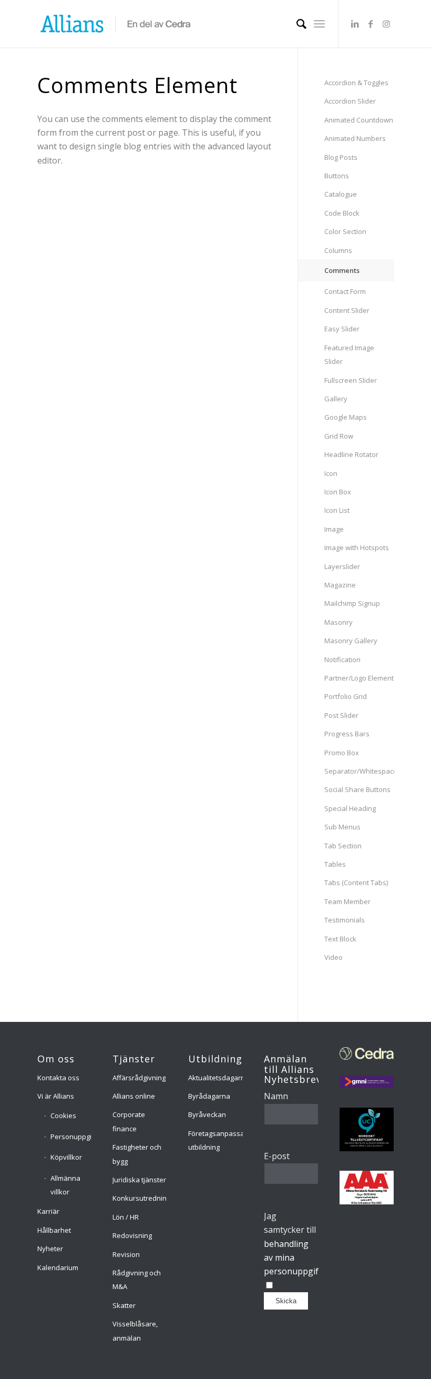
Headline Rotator (351, 454)
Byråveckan (207, 1114)
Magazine (340, 585)
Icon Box (337, 491)
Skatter (124, 1305)
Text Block (340, 939)
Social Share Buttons (357, 789)
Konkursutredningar (139, 1198)
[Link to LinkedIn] (355, 24)
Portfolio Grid (345, 696)
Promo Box (341, 752)
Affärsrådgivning (139, 1077)
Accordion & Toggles (356, 82)
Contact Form (345, 291)
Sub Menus (342, 827)
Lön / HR (125, 1217)
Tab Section (343, 845)
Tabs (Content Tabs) (356, 882)
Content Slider (347, 310)
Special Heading (350, 808)
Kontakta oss (58, 1077)
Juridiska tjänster (139, 1179)
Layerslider (342, 566)
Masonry (338, 622)
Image (334, 529)
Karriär (48, 1211)
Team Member (347, 901)
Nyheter (50, 1248)
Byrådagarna (209, 1096)
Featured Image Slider (349, 354)
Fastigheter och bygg (136, 1153)
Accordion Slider (350, 101)
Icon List (337, 510)
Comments (342, 270)
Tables (335, 864)
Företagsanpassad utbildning (215, 1140)
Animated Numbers (355, 138)
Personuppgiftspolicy (70, 1136)
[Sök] (296, 23)
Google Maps (345, 417)
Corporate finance (128, 1121)
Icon (330, 473)
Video (333, 957)
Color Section (345, 231)
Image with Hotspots (356, 547)
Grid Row (338, 436)
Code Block (342, 213)
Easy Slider (342, 328)
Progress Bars (347, 733)
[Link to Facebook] (370, 24)
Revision (126, 1254)
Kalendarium (57, 1267)
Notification (342, 659)
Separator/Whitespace (359, 771)
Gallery (335, 398)
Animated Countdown (358, 120)
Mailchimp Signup (352, 603)
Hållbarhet (54, 1230)
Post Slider (341, 715)
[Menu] (319, 23)
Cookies (63, 1115)
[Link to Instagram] (386, 24)
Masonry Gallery (350, 640)
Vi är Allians (55, 1096)
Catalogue (340, 194)
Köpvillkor (66, 1157)
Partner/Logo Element (359, 678)
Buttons (336, 175)
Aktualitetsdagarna (215, 1077)
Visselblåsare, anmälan (135, 1330)
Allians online (133, 1096)
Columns (338, 250)
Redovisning (132, 1235)
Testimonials (344, 920)
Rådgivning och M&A (136, 1279)
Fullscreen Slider (350, 380)
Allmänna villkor (65, 1185)
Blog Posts (340, 157)
